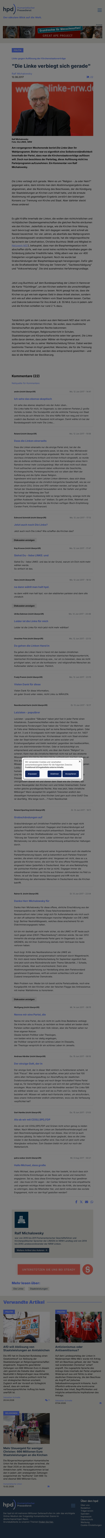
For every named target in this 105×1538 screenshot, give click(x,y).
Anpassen (32, 774)
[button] (100, 11)
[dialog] (52, 769)
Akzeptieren (70, 774)
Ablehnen (54, 774)
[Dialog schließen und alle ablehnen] (80, 760)
